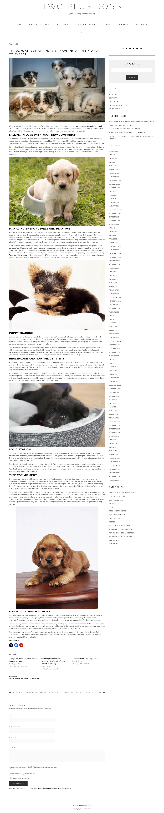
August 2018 (114, 480)
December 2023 (115, 253)
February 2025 (114, 202)
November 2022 (115, 301)
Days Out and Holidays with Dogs (122, 493)
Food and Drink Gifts (117, 511)
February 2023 (114, 290)
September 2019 (115, 432)
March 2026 (113, 169)
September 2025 (115, 188)
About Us (123, 24)
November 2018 (115, 469)
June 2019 (113, 443)
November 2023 (115, 257)
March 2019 (113, 454)
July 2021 (112, 359)
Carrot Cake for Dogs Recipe (120, 125)
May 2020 (112, 407)
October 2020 (114, 392)
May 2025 (112, 199)
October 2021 (114, 348)
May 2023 (112, 279)
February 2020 (114, 418)
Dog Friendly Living (39, 24)
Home (19, 24)
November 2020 (115, 389)
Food (108, 24)
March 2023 (113, 286)
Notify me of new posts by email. (20, 778)
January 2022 (114, 338)
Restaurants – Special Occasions (122, 533)
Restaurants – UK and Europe (120, 536)
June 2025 (113, 195)
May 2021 (112, 367)
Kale (89, 805)
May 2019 (112, 447)
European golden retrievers (19, 255)
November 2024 (115, 213)
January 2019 (114, 462)
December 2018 (115, 465)
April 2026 (113, 166)
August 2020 (114, 400)
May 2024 (112, 235)
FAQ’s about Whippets (87, 24)
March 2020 (113, 414)
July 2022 (112, 316)
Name (11, 716)
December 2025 (115, 180)
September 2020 (115, 396)
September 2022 (115, 308)
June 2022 (113, 319)
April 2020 (113, 411)
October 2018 (114, 473)
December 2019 (115, 422)
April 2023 (113, 283)
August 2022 (114, 312)
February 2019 (114, 458)
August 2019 (114, 436)
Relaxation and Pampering (119, 526)
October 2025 (114, 184)
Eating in (112, 504)
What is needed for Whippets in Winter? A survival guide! (131, 121)
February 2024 (114, 246)
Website (12, 737)
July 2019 (112, 440)
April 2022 (113, 327)
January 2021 (114, 381)
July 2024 (112, 228)
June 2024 (113, 231)
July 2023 (112, 272)
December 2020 (115, 385)
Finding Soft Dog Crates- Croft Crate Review (127, 132)
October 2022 (114, 305)
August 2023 (114, 268)
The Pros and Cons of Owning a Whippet (125, 129)
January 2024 (114, 250)
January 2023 (114, 294)
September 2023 (115, 264)
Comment (12, 748)
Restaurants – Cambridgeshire (121, 529)
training (38, 344)
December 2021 (115, 341)
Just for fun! (114, 518)
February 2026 (114, 173)
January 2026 (114, 177)
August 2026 (114, 151)
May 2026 (112, 162)
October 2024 (114, 217)
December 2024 (115, 210)
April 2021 (113, 370)
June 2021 (113, 363)
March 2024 (113, 242)
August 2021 (114, 356)
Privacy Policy (114, 109)
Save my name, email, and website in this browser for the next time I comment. (34, 767)
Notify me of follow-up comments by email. (23, 773)
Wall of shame (115, 540)
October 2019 (114, 429)
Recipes (112, 522)
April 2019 (113, 451)
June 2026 (113, 158)
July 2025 (112, 191)
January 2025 (114, 206)
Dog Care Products (22, 678)
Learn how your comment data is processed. (54, 789)
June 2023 (113, 275)
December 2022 (115, 297)
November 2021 (115, 345)
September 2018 (115, 476)
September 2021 (115, 352)
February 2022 (114, 334)
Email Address (15, 727)
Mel (15, 677)
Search (132, 78)
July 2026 (112, 155)
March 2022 (113, 330)
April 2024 (113, 239)
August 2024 (114, 224)
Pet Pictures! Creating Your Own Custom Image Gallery (39, 693)
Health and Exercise (117, 515)
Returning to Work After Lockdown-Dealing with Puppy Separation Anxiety (53, 661)
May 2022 (112, 323)
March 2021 (113, 374)
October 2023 (114, 261)
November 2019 (115, 425)
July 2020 (112, 403)
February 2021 (114, 378)
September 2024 (115, 221)
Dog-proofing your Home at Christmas (83, 693)
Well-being (63, 24)
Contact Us (141, 24)
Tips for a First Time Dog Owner (85, 658)
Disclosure (113, 101)
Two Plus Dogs (82, 6)
